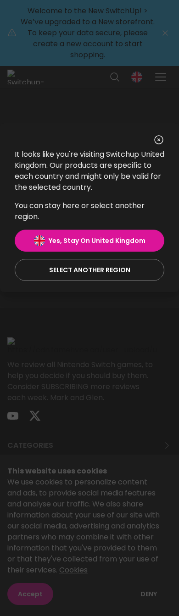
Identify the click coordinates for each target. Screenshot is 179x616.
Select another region (89, 270)
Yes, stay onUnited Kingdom (97, 240)
